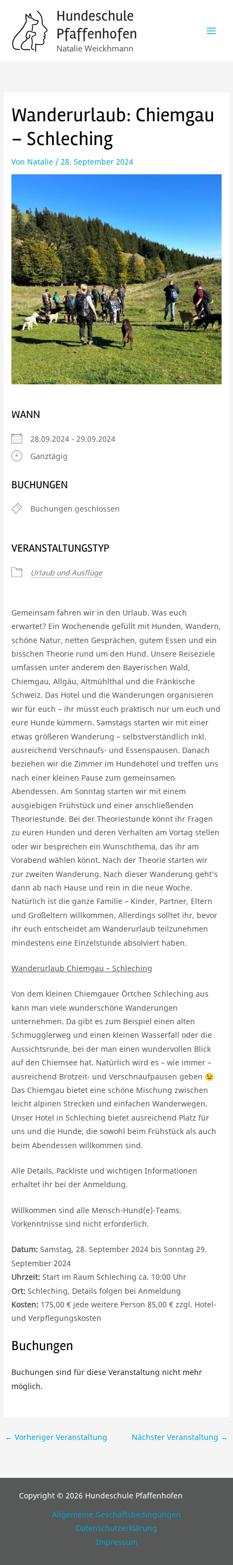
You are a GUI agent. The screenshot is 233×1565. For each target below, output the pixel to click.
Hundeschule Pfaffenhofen (96, 25)
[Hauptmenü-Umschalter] (211, 31)
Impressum (117, 1542)
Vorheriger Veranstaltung (56, 1437)
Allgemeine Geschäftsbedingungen (116, 1514)
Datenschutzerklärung (116, 1528)
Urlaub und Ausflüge (66, 572)
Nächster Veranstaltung (180, 1437)
